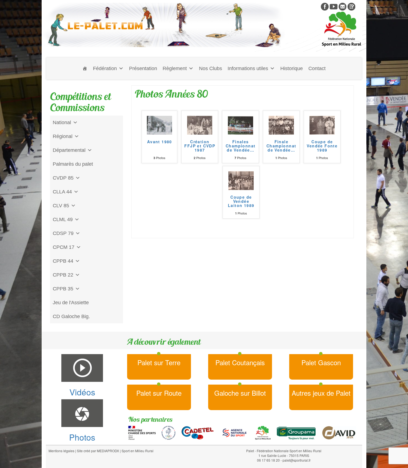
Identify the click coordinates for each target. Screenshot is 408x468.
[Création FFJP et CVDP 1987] (199, 124)
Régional (62, 136)
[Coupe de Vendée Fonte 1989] (322, 124)
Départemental (69, 150)
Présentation (143, 68)
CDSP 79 (63, 233)
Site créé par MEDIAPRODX (98, 450)
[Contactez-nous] (342, 6)
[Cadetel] (197, 432)
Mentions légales (61, 450)
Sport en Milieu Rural (137, 450)
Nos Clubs (210, 68)
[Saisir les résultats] (351, 6)
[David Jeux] (338, 432)
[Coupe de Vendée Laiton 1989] (241, 180)
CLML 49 (63, 219)
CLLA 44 (62, 192)
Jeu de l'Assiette (71, 302)
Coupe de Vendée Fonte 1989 (322, 146)
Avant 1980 (159, 142)
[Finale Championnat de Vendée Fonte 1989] (281, 124)
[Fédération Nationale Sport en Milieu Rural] (263, 432)
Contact (317, 68)
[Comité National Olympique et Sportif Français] (168, 432)
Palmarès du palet (73, 164)
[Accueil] (85, 68)
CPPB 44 (63, 261)
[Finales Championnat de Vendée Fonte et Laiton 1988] (240, 124)
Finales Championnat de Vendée (240, 146)
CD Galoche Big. (71, 316)
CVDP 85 (63, 178)
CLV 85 (61, 205)
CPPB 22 (63, 275)
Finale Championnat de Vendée (281, 146)
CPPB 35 (63, 288)
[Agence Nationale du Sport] (234, 432)
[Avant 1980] (159, 124)
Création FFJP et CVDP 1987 (199, 146)
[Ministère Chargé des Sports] (142, 432)
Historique (291, 68)
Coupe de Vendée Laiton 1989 (241, 201)
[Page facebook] (325, 6)
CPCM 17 (63, 247)
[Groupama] (296, 432)
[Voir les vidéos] (334, 6)
